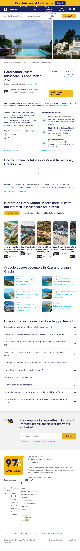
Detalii (60, 3)
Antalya (14, 515)
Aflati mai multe (61, 105)
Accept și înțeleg (39, 441)
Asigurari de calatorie (29, 491)
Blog (23, 488)
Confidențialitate (69, 540)
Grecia (6, 493)
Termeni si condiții (55, 540)
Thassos (14, 502)
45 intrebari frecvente (29, 494)
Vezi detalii (68, 77)
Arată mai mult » (11, 151)
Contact (24, 509)
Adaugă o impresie (26, 92)
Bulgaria (7, 485)
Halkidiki (14, 505)
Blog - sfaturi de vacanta (48, 9)
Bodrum (14, 511)
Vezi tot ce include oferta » (15, 192)
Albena (14, 485)
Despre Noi (25, 506)
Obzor (13, 499)
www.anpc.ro (59, 533)
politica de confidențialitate (45, 441)
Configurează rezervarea (56, 93)
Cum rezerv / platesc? (29, 503)
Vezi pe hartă (32, 84)
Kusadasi (14, 508)
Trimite (69, 436)
